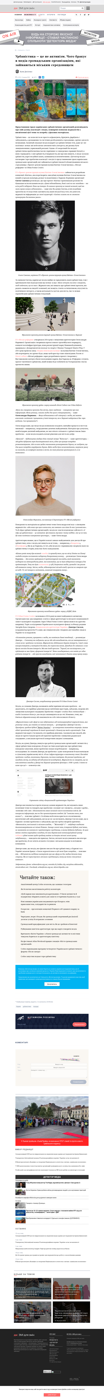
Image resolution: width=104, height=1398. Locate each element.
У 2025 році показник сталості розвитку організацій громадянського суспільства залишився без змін (50, 1166)
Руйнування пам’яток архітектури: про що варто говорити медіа (49, 929)
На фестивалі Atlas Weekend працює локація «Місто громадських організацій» (49, 942)
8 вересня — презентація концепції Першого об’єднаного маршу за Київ (50, 910)
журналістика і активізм (52, 25)
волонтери (19, 20)
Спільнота (21, 50)
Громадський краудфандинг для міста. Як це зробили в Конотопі (49, 924)
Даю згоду (52, 1395)
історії (38, 25)
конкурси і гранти (40, 20)
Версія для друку (83, 77)
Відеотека (52, 1357)
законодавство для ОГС (24, 25)
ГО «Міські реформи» (24, 339)
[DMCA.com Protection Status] (47, 1372)
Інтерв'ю (51, 15)
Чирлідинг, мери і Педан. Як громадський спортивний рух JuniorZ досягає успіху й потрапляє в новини (49, 917)
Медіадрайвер (66, 2)
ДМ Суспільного (37, 2)
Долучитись (52, 984)
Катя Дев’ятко (26, 71)
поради (35, 1006)
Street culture (21, 356)
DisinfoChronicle (56, 2)
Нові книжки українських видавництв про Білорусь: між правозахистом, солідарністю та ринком (45, 902)
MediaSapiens (27, 2)
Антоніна (73, 2)
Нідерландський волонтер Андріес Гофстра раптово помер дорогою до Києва (42, 1249)
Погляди (62, 15)
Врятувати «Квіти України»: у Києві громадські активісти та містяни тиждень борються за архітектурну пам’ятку (50, 935)
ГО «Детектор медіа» (84, 2)
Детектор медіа (18, 2)
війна (29, 20)
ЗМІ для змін (46, 2)
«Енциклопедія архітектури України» (51, 627)
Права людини (66, 20)
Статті (41, 15)
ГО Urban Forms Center (25, 616)
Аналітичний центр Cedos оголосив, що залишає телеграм (46, 884)
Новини (18, 15)
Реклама (51, 1338)
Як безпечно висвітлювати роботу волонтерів (40, 889)
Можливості (30, 15)
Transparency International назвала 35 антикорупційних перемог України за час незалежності (47, 1158)
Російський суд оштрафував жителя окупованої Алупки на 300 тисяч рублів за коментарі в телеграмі (50, 1170)
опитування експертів (71, 25)
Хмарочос (75, 543)
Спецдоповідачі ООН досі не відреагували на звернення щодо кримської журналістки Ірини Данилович (51, 1154)
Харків (18, 1006)
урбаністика (27, 1006)
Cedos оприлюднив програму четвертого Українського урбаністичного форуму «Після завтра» (51, 950)
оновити (76, 1056)
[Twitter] (43, 77)
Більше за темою (24, 1274)
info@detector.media (76, 1343)
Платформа (21, 546)
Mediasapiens (53, 1350)
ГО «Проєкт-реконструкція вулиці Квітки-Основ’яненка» (40, 172)
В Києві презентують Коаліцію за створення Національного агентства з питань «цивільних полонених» (50, 1162)
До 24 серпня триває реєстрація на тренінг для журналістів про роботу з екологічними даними (48, 1255)
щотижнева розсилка (41, 1017)
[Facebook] (40, 77)
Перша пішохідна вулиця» (48, 350)
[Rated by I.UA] (56, 1372)
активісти (53, 20)
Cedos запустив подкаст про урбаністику (38, 956)
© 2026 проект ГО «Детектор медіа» (77, 1341)
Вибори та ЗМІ (53, 1358)
